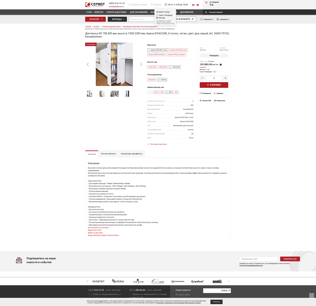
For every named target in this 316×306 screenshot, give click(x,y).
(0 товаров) (214, 3)
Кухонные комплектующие (111, 26)
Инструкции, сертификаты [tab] (131, 154)
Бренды (117, 19)
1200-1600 (152, 67)
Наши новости (183, 290)
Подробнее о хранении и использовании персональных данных (178, 303)
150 (149, 92)
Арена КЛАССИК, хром (179, 50)
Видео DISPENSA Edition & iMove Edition (103, 235)
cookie (101, 301)
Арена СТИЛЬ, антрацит (176, 54)
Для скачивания (139, 12)
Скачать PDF (206, 101)
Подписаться (290, 259)
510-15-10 (117, 3)
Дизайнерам (186, 12)
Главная (88, 26)
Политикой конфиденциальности (251, 265)
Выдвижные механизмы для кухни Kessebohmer (140, 26)
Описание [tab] (92, 154)
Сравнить (220, 93)
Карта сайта (184, 295)
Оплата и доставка (116, 12)
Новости (98, 12)
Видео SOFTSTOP (95, 230)
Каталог (95, 19)
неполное (151, 80)
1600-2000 (163, 67)
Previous (87, 64)
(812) (137, 290)
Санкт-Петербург (166, 15)
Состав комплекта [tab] (108, 154)
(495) (96, 290)
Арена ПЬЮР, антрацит (156, 54)
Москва (162, 18)
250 (156, 92)
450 (176, 92)
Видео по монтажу (95, 233)
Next (141, 64)
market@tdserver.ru (116, 6)
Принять (216, 302)
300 (162, 92)
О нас (89, 12)
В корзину (215, 85)
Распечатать (221, 101)
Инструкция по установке (98, 228)
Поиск (224, 290)
